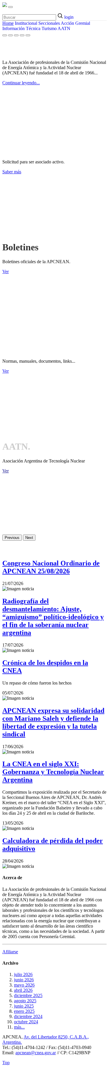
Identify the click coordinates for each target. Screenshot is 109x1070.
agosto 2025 (25, 1000)
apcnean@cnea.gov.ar (35, 1052)
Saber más (11, 171)
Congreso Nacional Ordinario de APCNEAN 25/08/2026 (51, 567)
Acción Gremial (75, 23)
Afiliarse (10, 951)
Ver (5, 271)
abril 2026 (23, 990)
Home (8, 23)
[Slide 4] (22, 35)
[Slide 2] (10, 35)
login (69, 17)
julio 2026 (23, 974)
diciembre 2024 (28, 1016)
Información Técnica (21, 28)
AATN (64, 28)
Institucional (26, 23)
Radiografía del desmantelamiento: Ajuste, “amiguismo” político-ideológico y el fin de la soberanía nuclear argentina (53, 616)
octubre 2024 (26, 1021)
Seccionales (49, 23)
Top (6, 1062)
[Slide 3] (16, 35)
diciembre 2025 (28, 995)
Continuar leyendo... (21, 82)
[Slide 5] (28, 35)
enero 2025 (24, 1011)
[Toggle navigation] (10, 7)
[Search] (60, 16)
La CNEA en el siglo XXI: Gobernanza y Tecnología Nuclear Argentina (53, 771)
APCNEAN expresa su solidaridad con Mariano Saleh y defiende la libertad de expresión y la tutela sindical (53, 722)
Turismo (49, 28)
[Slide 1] (4, 35)
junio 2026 (24, 979)
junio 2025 (24, 1005)
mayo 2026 (24, 984)
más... (19, 1026)
